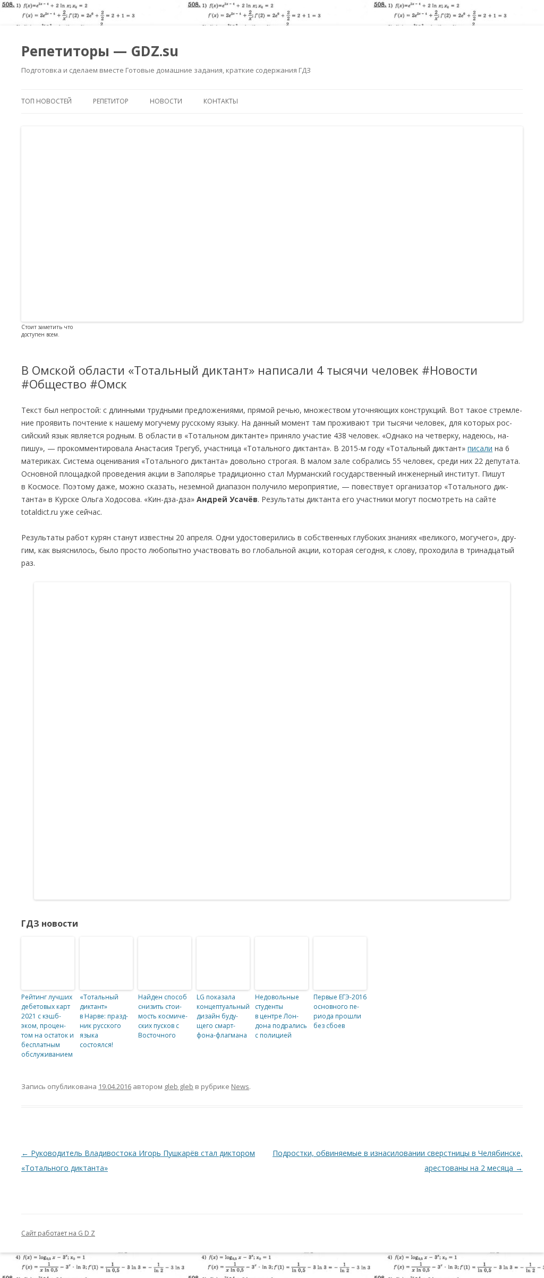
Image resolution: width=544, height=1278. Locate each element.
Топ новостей (46, 101)
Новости (166, 101)
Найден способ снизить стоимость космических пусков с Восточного (163, 1016)
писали (480, 448)
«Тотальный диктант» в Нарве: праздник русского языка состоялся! (104, 1020)
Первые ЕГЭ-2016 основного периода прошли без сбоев (340, 1011)
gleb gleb (178, 1086)
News (240, 1086)
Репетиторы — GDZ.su (99, 51)
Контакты (220, 101)
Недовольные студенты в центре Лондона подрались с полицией (281, 1016)
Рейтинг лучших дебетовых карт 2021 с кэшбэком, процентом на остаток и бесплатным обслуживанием (47, 1025)
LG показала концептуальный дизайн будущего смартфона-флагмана (223, 1016)
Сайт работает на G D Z (58, 1233)
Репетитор (111, 101)
